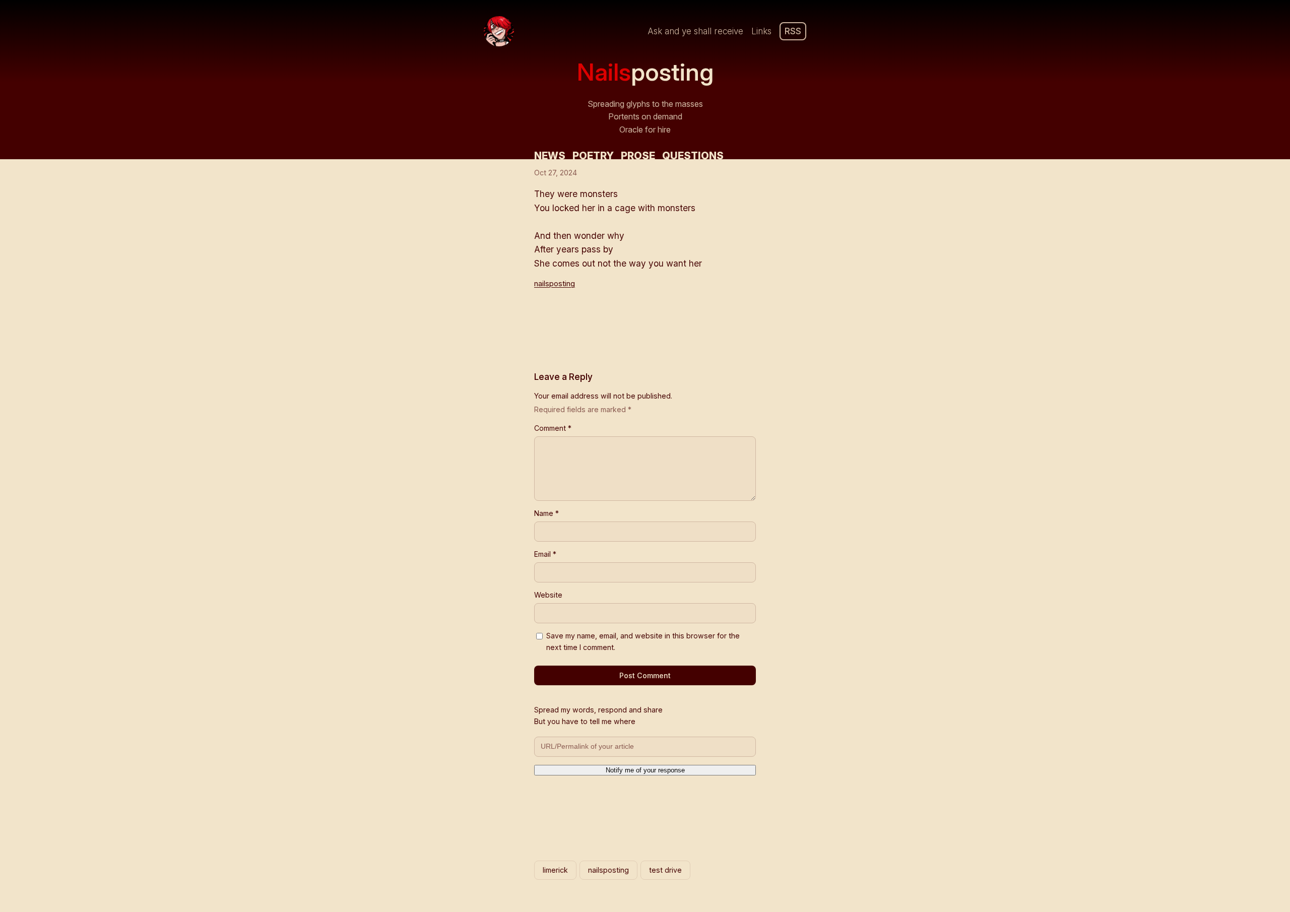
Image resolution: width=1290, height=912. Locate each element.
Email (545, 554)
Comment (552, 428)
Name (546, 513)
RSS (793, 31)
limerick (555, 870)
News (549, 156)
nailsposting (554, 283)
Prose (638, 156)
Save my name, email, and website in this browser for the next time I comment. (643, 641)
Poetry (593, 156)
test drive (665, 870)
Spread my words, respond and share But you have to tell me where (598, 715)
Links (761, 31)
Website (548, 595)
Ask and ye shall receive (695, 31)
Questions (693, 156)
